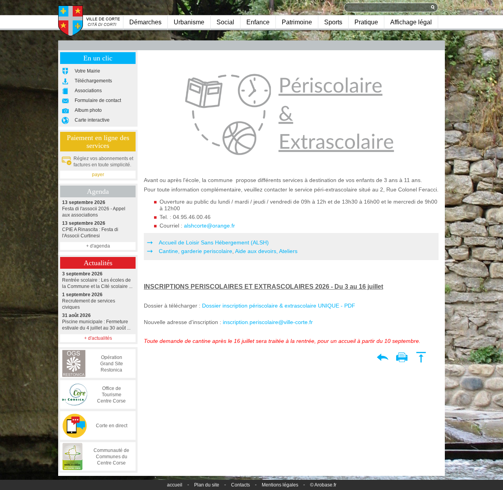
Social (225, 22)
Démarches (145, 22)
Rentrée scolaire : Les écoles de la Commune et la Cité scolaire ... (97, 280)
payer (98, 174)
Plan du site (206, 485)
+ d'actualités (98, 338)
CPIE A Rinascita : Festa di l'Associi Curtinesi (90, 229)
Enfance (258, 22)
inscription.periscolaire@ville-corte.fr (268, 322)
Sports (333, 22)
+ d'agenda (98, 246)
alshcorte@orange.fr (209, 225)
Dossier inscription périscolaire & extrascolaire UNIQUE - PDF (278, 305)
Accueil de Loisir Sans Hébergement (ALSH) (214, 242)
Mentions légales (280, 485)
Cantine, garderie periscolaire (195, 251)
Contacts (240, 485)
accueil (174, 485)
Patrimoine (297, 22)
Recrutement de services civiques (88, 301)
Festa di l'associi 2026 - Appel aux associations (93, 209)
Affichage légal (411, 22)
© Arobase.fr (323, 485)
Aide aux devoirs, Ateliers (265, 251)
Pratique (366, 22)
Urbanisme (189, 22)
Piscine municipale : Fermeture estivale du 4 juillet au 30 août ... (96, 322)
